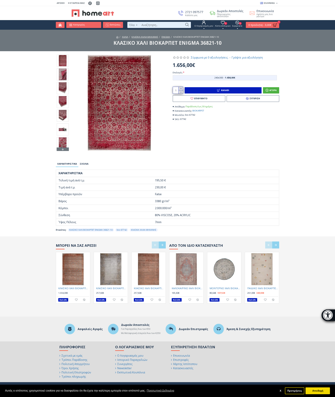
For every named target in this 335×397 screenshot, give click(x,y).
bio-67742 (122, 229)
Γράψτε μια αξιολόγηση (247, 57)
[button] (63, 55)
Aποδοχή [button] (317, 390)
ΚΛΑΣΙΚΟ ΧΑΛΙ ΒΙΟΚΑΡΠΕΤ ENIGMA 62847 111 (111, 288)
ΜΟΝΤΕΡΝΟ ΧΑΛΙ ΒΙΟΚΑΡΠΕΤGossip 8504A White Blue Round (225, 288)
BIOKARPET (198, 110)
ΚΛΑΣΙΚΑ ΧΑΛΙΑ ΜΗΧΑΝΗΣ (145, 36)
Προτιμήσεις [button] (294, 390)
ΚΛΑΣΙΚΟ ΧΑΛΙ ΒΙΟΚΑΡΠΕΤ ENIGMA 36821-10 (91, 229)
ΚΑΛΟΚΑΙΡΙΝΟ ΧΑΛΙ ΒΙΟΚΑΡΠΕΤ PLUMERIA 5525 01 (187, 288)
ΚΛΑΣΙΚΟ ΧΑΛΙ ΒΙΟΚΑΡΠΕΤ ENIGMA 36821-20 (73, 288)
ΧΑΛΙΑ (125, 36)
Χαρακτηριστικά (67, 163)
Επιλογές (177, 72)
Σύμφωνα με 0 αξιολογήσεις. (209, 57)
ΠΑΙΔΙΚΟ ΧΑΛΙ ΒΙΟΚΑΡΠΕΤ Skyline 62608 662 (262, 288)
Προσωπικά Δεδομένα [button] (160, 390)
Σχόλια (84, 163)
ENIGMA (166, 36)
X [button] (280, 390)
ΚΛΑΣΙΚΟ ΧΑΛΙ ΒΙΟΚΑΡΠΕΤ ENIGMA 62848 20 (149, 288)
